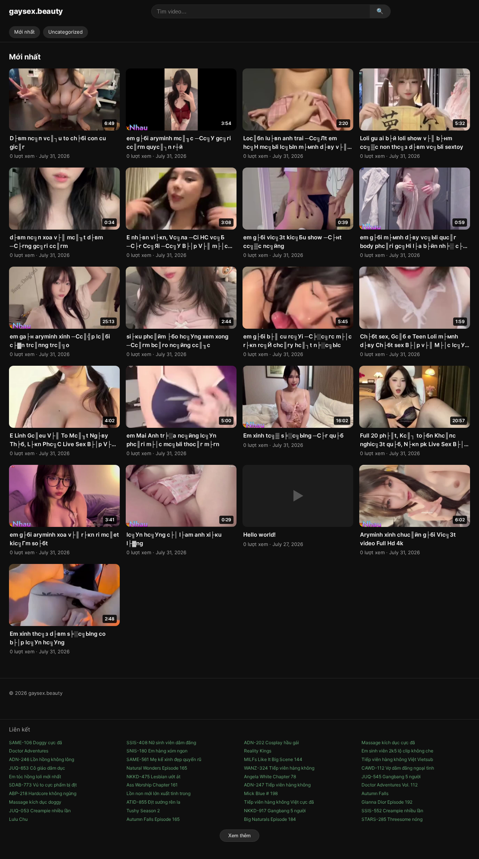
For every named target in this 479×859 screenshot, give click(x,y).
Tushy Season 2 (143, 810)
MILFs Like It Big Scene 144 (273, 759)
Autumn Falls (374, 793)
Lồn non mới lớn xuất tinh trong (158, 793)
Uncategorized (65, 32)
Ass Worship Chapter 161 (152, 785)
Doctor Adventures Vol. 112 (389, 785)
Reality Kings (257, 751)
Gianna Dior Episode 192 (386, 802)
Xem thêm (239, 835)
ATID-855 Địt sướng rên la (153, 802)
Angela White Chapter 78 (270, 776)
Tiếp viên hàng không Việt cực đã (279, 802)
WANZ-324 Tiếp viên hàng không (279, 768)
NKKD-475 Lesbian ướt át (153, 776)
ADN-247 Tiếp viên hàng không (277, 785)
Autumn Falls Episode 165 (153, 819)
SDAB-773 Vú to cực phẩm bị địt (43, 785)
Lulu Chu (18, 819)
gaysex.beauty (36, 11)
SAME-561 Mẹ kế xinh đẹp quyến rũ (163, 759)
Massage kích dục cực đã (388, 742)
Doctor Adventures (28, 751)
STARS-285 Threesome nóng (391, 819)
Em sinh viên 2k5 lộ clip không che (397, 751)
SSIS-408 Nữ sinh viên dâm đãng (161, 742)
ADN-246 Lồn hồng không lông (41, 759)
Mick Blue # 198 (261, 793)
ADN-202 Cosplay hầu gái (271, 742)
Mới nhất (24, 32)
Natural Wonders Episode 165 (156, 768)
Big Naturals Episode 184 (270, 819)
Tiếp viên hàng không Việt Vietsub (397, 759)
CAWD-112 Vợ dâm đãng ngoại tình (397, 768)
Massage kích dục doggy (35, 802)
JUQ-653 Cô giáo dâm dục (37, 768)
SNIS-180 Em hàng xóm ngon (156, 751)
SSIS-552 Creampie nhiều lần (392, 810)
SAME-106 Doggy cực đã (35, 742)
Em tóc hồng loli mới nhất (35, 776)
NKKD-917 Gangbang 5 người (275, 810)
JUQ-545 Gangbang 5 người (391, 776)
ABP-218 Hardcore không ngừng (42, 793)
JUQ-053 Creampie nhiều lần (40, 810)
